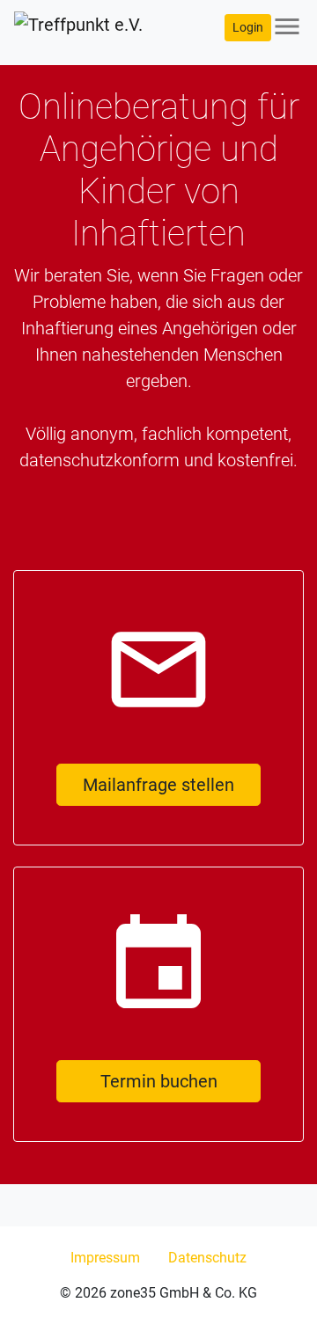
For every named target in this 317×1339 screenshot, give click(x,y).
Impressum (105, 1257)
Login (247, 27)
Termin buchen (158, 1081)
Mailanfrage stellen (158, 784)
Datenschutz (207, 1257)
